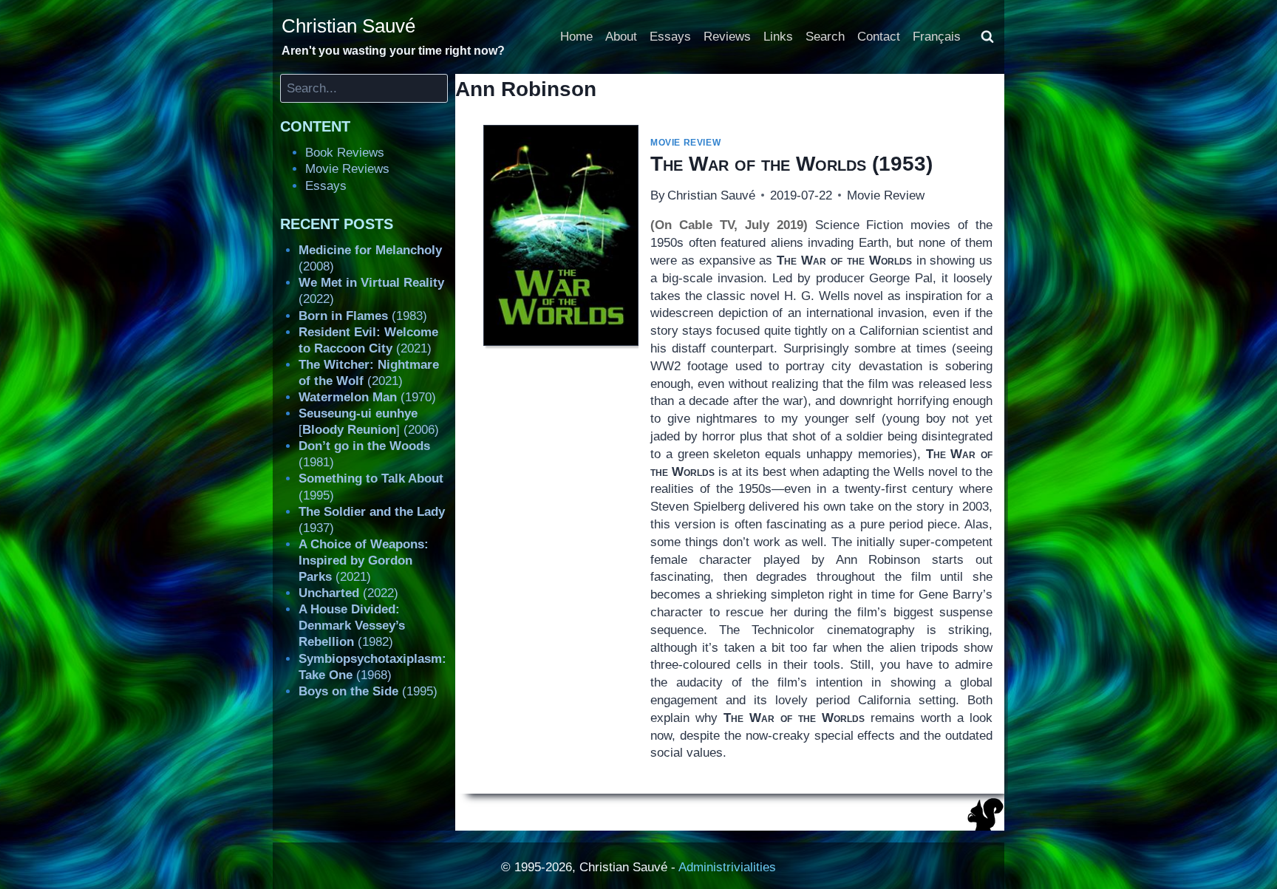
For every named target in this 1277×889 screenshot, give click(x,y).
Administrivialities (727, 867)
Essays (670, 37)
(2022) (348, 593)
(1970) (367, 397)
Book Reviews (344, 153)
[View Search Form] (987, 37)
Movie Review (685, 142)
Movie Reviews (347, 169)
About (621, 37)
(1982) (352, 625)
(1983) (363, 316)
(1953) (791, 163)
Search (825, 37)
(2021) (364, 560)
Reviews (727, 37)
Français (937, 37)
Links (778, 37)
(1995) (368, 691)
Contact (878, 37)
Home (576, 37)
